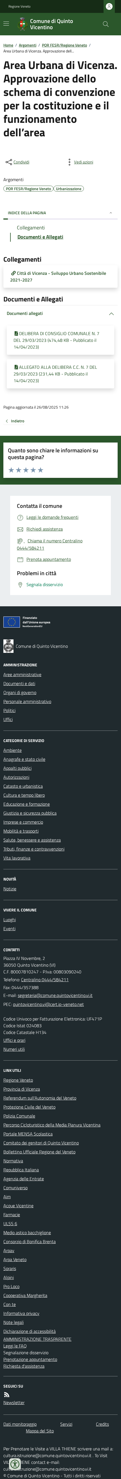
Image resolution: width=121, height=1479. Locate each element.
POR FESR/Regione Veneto (64, 45)
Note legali (13, 1322)
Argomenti (27, 45)
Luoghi (9, 919)
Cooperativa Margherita (25, 1295)
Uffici (8, 719)
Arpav (8, 1250)
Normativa (13, 1160)
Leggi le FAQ (15, 1345)
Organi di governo (19, 692)
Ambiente (12, 750)
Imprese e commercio (23, 822)
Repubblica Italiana (21, 1169)
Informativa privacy (21, 1313)
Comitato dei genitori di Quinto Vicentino (41, 1142)
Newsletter (13, 1402)
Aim (7, 1196)
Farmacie (11, 1214)
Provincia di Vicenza (21, 1089)
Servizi (66, 1424)
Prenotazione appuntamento (30, 1359)
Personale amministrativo (27, 701)
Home (8, 45)
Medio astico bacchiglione (27, 1232)
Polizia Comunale (19, 1115)
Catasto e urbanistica (23, 786)
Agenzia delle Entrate (23, 1178)
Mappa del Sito (40, 1430)
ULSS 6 (10, 1223)
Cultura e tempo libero (24, 795)
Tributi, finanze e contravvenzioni (33, 849)
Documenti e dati (19, 683)
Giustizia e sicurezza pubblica (30, 813)
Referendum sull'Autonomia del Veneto (39, 1098)
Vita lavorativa (16, 857)
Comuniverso (15, 1187)
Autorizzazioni (16, 777)
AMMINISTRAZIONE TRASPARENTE (37, 1339)
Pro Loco (11, 1286)
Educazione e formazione (26, 804)
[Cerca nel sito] (104, 24)
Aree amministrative (22, 674)
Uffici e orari (14, 1040)
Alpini (8, 1277)
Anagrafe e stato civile (24, 759)
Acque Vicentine (18, 1205)
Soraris (9, 1268)
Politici (9, 710)
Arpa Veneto (14, 1259)
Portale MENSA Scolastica (28, 1133)
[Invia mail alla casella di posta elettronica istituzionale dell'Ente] (55, 995)
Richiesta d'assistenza (23, 1366)
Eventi (9, 928)
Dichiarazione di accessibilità (29, 1331)
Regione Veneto (19, 6)
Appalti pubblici (17, 768)
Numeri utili (14, 1049)
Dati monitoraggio (20, 1424)
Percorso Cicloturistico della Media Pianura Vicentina (51, 1124)
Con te (9, 1304)
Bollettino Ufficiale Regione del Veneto (39, 1151)
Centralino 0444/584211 (45, 979)
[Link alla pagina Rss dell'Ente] (6, 1394)
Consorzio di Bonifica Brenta (29, 1241)
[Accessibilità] (14, 1464)
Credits (102, 1424)
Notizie (9, 888)
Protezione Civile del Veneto (29, 1107)
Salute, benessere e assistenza (32, 840)
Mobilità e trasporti (21, 831)
